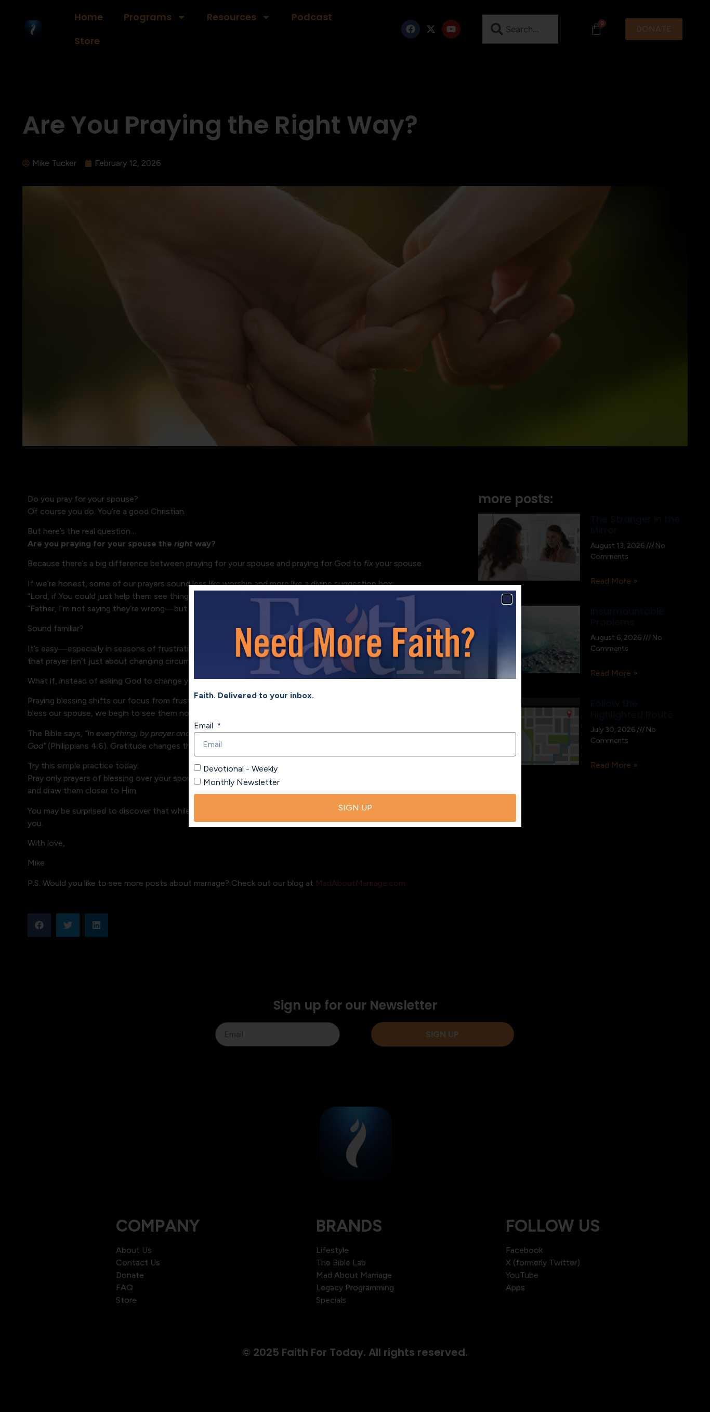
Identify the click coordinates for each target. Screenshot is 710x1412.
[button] (507, 599)
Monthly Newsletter (241, 782)
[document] (355, 706)
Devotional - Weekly (240, 769)
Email (204, 725)
